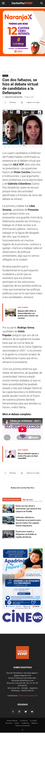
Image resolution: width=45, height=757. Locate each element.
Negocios (34, 723)
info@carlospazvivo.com (28, 695)
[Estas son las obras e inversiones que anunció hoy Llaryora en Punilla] (8, 509)
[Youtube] (32, 711)
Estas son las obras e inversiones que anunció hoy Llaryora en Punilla (28, 509)
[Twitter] (25, 711)
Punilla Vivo (25, 723)
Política (10, 72)
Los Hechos (24, 721)
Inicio (4, 72)
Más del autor (28, 500)
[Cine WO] (22, 622)
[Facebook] (13, 711)
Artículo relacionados (12, 500)
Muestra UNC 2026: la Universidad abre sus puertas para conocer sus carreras (28, 314)
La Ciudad (33, 721)
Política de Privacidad (22, 726)
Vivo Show (9, 723)
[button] (41, 3)
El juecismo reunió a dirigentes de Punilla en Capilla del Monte (26, 534)
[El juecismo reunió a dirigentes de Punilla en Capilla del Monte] (8, 534)
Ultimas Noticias (12, 721)
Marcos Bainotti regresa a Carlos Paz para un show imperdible (28, 455)
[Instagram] (19, 711)
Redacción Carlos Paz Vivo (13, 97)
